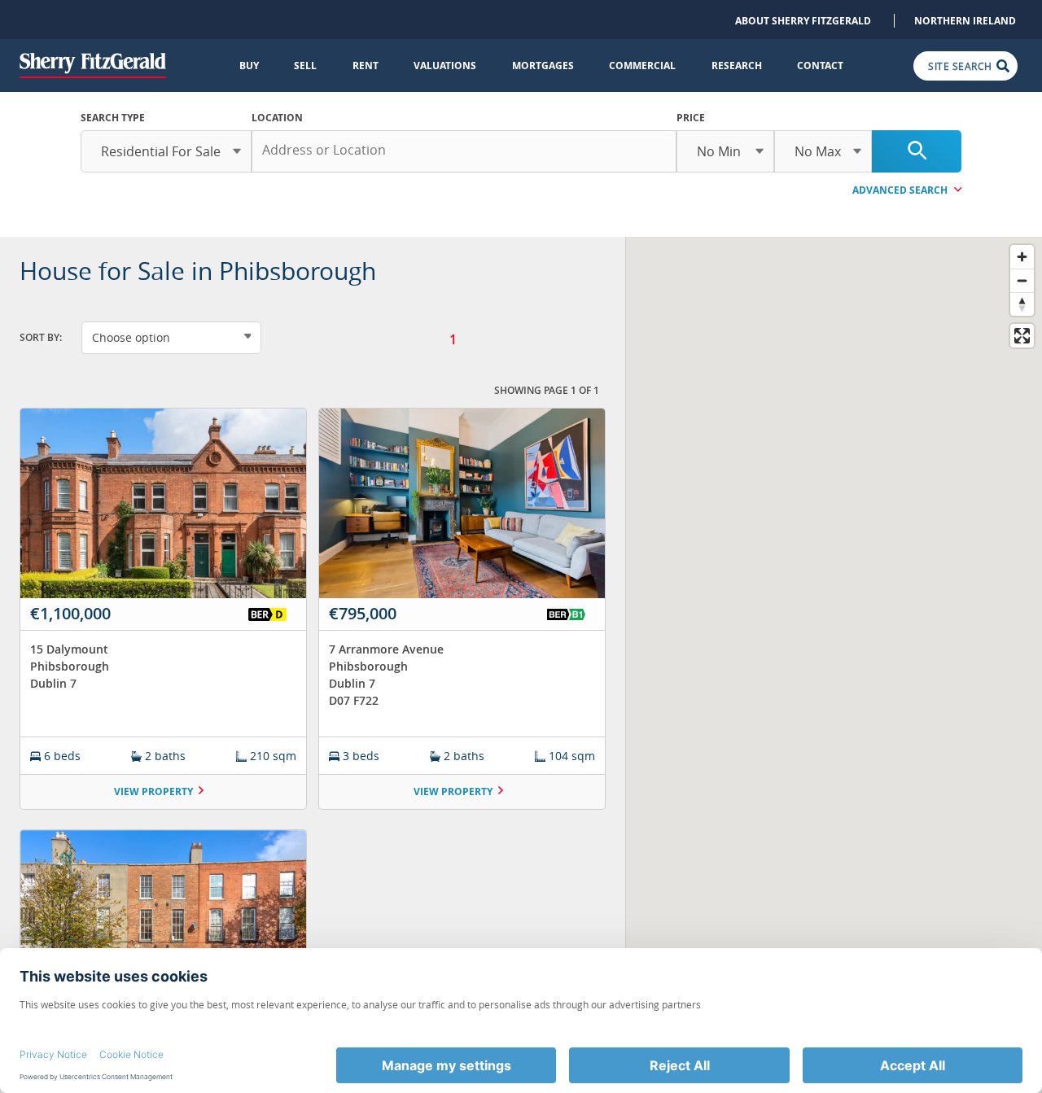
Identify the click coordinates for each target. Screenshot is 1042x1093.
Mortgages (543, 65)
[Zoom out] (1022, 280)
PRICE (690, 118)
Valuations (445, 65)
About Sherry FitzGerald (803, 21)
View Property (153, 791)
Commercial (642, 65)
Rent (365, 65)
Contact (820, 65)
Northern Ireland (965, 21)
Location (277, 118)
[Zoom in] (1022, 257)
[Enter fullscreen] (1022, 336)
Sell (305, 65)
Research (736, 65)
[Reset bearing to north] (1022, 304)
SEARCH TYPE (113, 118)
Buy (249, 65)
